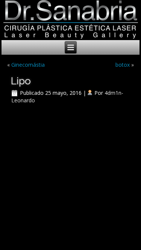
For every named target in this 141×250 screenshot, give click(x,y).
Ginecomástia (28, 64)
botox (122, 64)
